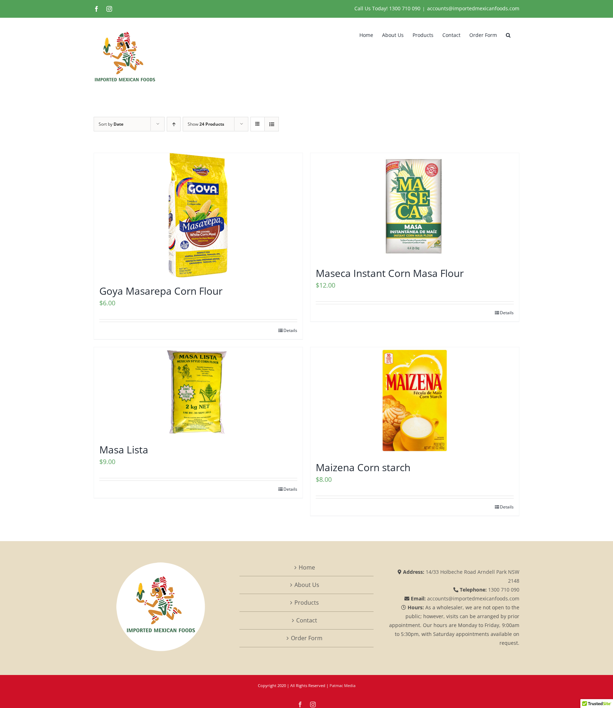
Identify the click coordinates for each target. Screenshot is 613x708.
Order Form (306, 638)
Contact (306, 620)
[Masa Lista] (198, 391)
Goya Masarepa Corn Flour (160, 291)
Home (307, 567)
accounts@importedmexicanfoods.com (473, 8)
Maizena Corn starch (363, 467)
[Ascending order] (174, 124)
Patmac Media (342, 685)
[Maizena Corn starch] (414, 400)
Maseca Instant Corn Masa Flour (390, 273)
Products (306, 602)
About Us (306, 585)
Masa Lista (123, 449)
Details (290, 330)
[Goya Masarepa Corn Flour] (198, 215)
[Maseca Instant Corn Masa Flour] (414, 206)
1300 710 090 (404, 8)
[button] (508, 34)
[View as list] (271, 124)
